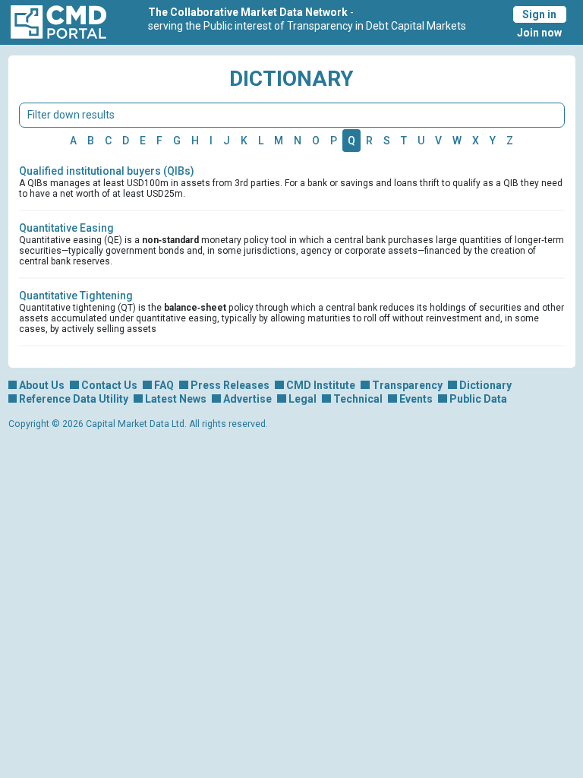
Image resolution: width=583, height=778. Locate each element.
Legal (302, 399)
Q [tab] (351, 140)
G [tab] (177, 140)
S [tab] (386, 140)
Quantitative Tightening (76, 295)
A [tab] (73, 140)
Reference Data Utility (73, 399)
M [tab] (278, 140)
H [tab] (195, 140)
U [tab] (421, 140)
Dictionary (485, 385)
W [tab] (457, 140)
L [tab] (260, 140)
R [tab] (369, 140)
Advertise (247, 399)
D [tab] (125, 140)
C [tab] (108, 140)
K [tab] (244, 140)
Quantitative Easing (66, 228)
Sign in (539, 14)
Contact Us (109, 385)
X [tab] (475, 140)
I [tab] (211, 140)
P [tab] (333, 140)
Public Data (478, 399)
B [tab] (90, 140)
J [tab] (226, 140)
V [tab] (438, 140)
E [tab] (143, 140)
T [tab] (404, 140)
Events (416, 399)
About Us (42, 385)
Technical (358, 399)
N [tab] (297, 140)
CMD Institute (320, 385)
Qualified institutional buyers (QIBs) (106, 171)
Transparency (407, 385)
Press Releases (230, 385)
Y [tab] (493, 140)
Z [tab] (509, 140)
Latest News (175, 399)
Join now (539, 33)
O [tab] (316, 140)
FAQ (164, 385)
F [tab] (159, 140)
